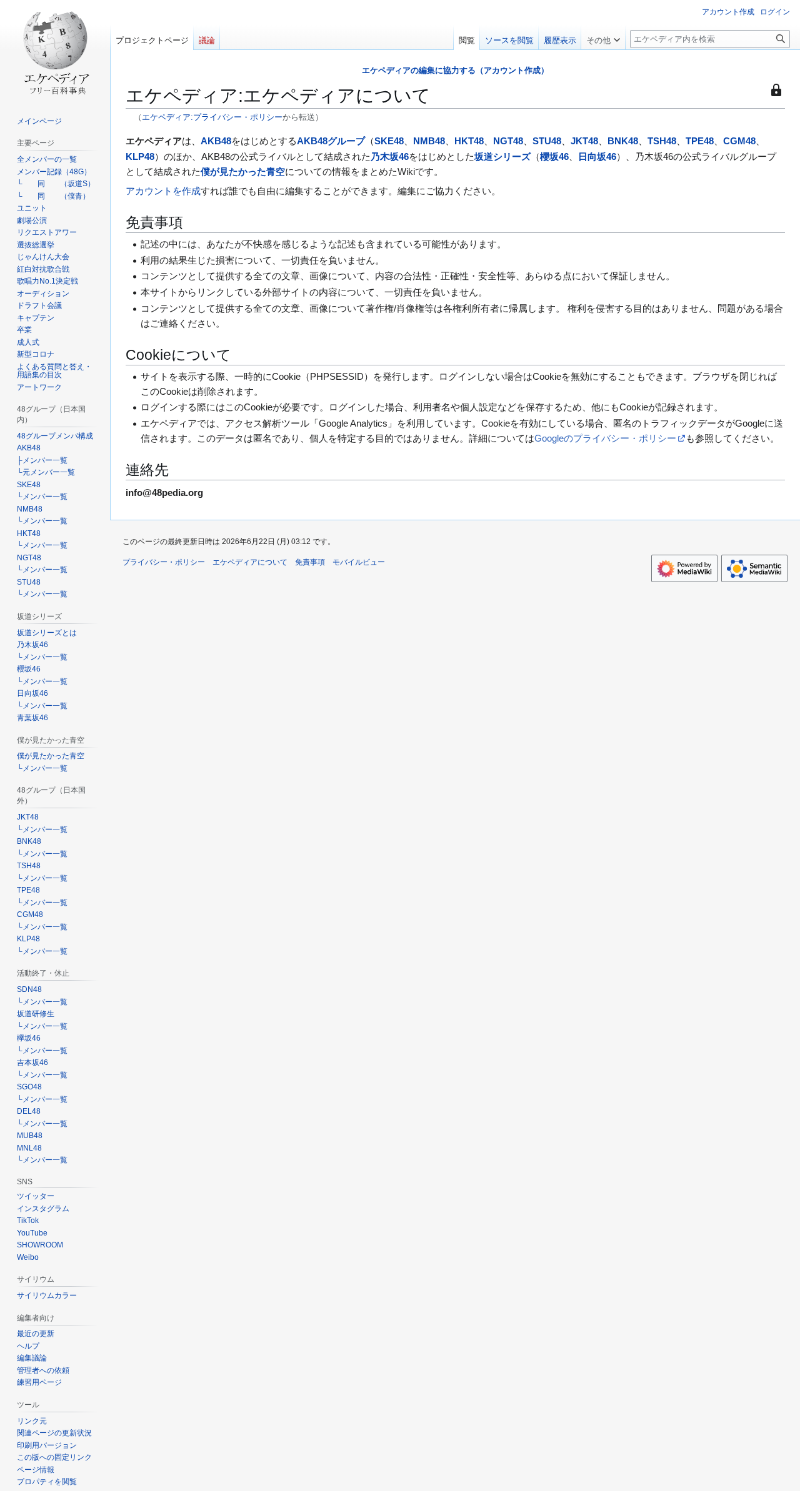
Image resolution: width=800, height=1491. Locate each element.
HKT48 (469, 141)
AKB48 (216, 141)
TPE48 (700, 141)
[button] (603, 37)
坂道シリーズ (502, 156)
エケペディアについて (250, 562)
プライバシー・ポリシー (163, 562)
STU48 (546, 141)
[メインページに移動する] (55, 50)
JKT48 (584, 141)
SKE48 (389, 141)
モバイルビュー (358, 562)
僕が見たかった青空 (243, 171)
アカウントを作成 (163, 191)
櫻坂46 (554, 156)
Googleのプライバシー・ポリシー (605, 438)
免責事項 (310, 562)
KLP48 (140, 156)
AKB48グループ (331, 141)
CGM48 (739, 141)
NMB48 (429, 141)
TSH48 (662, 141)
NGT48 (508, 141)
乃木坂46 (390, 156)
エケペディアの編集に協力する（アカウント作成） (455, 70)
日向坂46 (597, 156)
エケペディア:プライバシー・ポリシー (212, 117)
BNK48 (623, 141)
